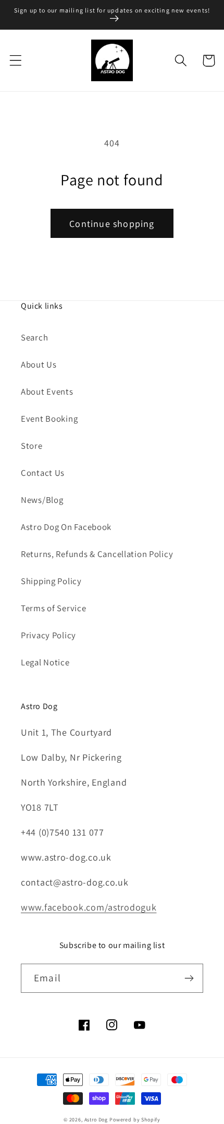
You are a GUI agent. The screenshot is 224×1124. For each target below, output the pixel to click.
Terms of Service (53, 608)
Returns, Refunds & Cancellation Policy (97, 554)
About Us (39, 364)
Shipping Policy (51, 581)
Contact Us (43, 472)
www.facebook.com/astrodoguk (88, 907)
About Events (47, 391)
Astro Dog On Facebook (66, 527)
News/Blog (42, 500)
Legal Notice (45, 662)
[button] (16, 60)
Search (34, 337)
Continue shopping (111, 224)
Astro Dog (96, 1119)
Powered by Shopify (134, 1119)
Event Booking (49, 418)
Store (32, 445)
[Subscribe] (189, 978)
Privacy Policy (48, 635)
